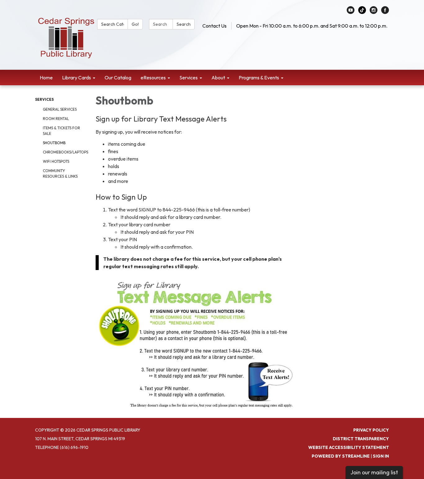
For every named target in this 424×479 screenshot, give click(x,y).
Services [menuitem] (188, 77)
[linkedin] (362, 12)
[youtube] (350, 12)
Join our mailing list (374, 472)
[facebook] (385, 12)
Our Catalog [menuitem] (118, 77)
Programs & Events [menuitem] (259, 77)
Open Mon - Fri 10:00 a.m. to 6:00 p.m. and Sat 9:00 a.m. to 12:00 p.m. (311, 26)
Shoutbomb (54, 142)
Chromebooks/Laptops (64, 152)
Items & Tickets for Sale (61, 131)
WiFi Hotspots (56, 161)
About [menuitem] (218, 77)
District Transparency (361, 438)
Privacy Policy (371, 430)
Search (184, 24)
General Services (60, 109)
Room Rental (56, 118)
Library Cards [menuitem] (76, 77)
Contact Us (214, 26)
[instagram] (373, 12)
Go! (135, 24)
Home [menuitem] (46, 77)
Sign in (381, 456)
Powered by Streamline (341, 456)
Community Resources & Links (60, 173)
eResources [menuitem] (153, 77)
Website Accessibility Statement (348, 447)
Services (44, 99)
